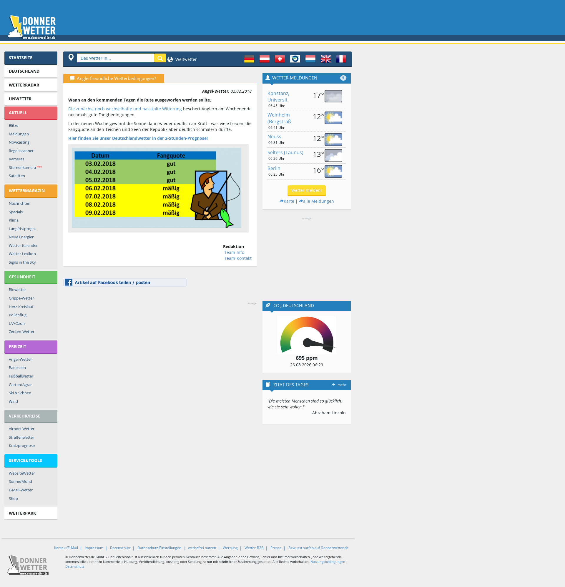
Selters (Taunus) (285, 152)
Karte (289, 201)
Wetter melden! (306, 190)
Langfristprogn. (22, 228)
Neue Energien (21, 237)
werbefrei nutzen (202, 547)
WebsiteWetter (22, 473)
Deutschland (24, 71)
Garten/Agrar (20, 384)
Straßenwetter (21, 437)
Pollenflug (17, 314)
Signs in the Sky (22, 262)
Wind (13, 401)
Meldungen (19, 134)
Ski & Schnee (20, 392)
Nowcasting (19, 142)
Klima (14, 220)
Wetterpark (22, 513)
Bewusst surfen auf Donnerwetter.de (318, 547)
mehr (342, 384)
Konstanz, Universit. (278, 96)
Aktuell (18, 112)
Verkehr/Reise (24, 416)
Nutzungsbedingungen (327, 561)
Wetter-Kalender (23, 245)
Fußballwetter (21, 376)
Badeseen (17, 367)
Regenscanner (21, 150)
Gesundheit (22, 277)
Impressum (94, 547)
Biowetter (17, 289)
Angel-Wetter (20, 359)
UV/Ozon (17, 323)
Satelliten (17, 175)
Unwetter (20, 99)
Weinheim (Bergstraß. (279, 118)
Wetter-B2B (254, 547)
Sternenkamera (25, 167)
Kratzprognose (22, 445)
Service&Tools (25, 460)
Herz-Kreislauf (21, 306)
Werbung (230, 547)
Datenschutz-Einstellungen (159, 547)
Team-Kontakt (238, 258)
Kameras (16, 159)
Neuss (274, 136)
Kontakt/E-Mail (66, 547)
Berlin (273, 168)
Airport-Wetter (21, 428)
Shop (13, 498)
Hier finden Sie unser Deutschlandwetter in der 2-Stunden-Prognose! (138, 138)
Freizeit (17, 346)
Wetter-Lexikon (22, 253)
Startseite (20, 57)
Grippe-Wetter (21, 298)
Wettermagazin (27, 190)
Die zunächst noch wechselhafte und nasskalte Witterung (125, 109)
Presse (276, 547)
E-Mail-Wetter (21, 490)
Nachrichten (19, 203)
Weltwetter (185, 59)
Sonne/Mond (20, 481)
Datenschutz (120, 547)
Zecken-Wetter (21, 331)
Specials (16, 211)
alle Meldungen (318, 201)
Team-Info (234, 252)
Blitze (13, 125)
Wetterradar (24, 85)
